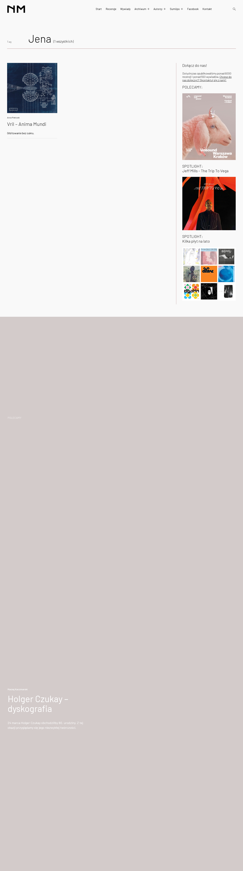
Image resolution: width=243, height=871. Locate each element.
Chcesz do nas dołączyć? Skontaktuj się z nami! (207, 78)
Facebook (193, 8)
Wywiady (125, 8)
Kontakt (207, 8)
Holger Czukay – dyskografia (38, 703)
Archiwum (140, 8)
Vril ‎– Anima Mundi (26, 124)
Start (99, 8)
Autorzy (158, 8)
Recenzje (111, 8)
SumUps (175, 8)
